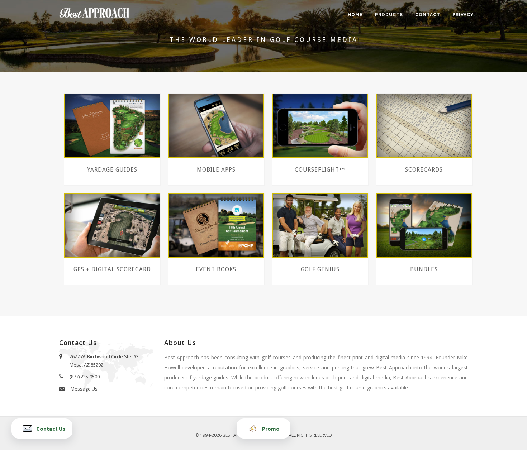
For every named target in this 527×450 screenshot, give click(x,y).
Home (355, 14)
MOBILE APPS (216, 169)
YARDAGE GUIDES (112, 169)
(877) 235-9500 (84, 376)
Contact (427, 14)
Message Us (84, 389)
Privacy (463, 14)
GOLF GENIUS (320, 269)
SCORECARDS (424, 169)
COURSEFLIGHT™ (320, 169)
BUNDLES (424, 269)
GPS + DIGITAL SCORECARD (112, 269)
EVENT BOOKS (216, 269)
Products (389, 14)
